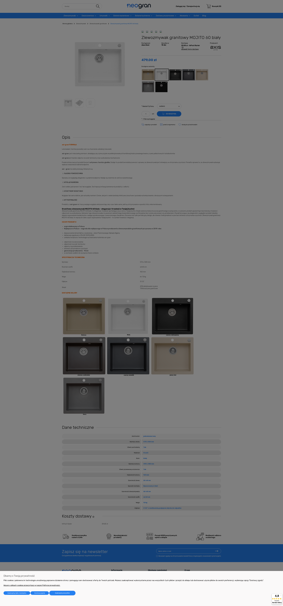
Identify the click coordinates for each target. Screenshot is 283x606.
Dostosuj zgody (39, 593)
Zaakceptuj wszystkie (62, 593)
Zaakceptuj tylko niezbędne (16, 593)
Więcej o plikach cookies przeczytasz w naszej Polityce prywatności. (32, 585)
